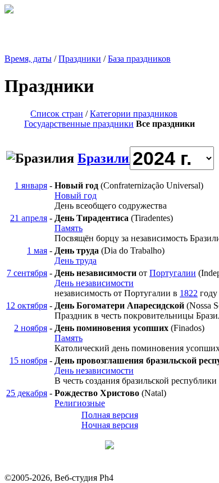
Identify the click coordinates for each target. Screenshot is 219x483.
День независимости (94, 283)
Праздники (79, 58)
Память (68, 228)
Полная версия (109, 415)
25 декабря (26, 393)
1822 (189, 293)
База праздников (139, 58)
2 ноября (30, 328)
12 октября (26, 305)
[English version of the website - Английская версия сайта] (8, 10)
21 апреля (28, 218)
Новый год (75, 195)
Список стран (56, 113)
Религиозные (79, 403)
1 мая (37, 250)
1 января (31, 185)
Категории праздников (133, 113)
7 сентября (27, 273)
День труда (75, 260)
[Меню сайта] (109, 446)
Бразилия (106, 158)
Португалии (172, 273)
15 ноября (28, 360)
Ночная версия (109, 425)
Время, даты (28, 58)
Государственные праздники (79, 123)
